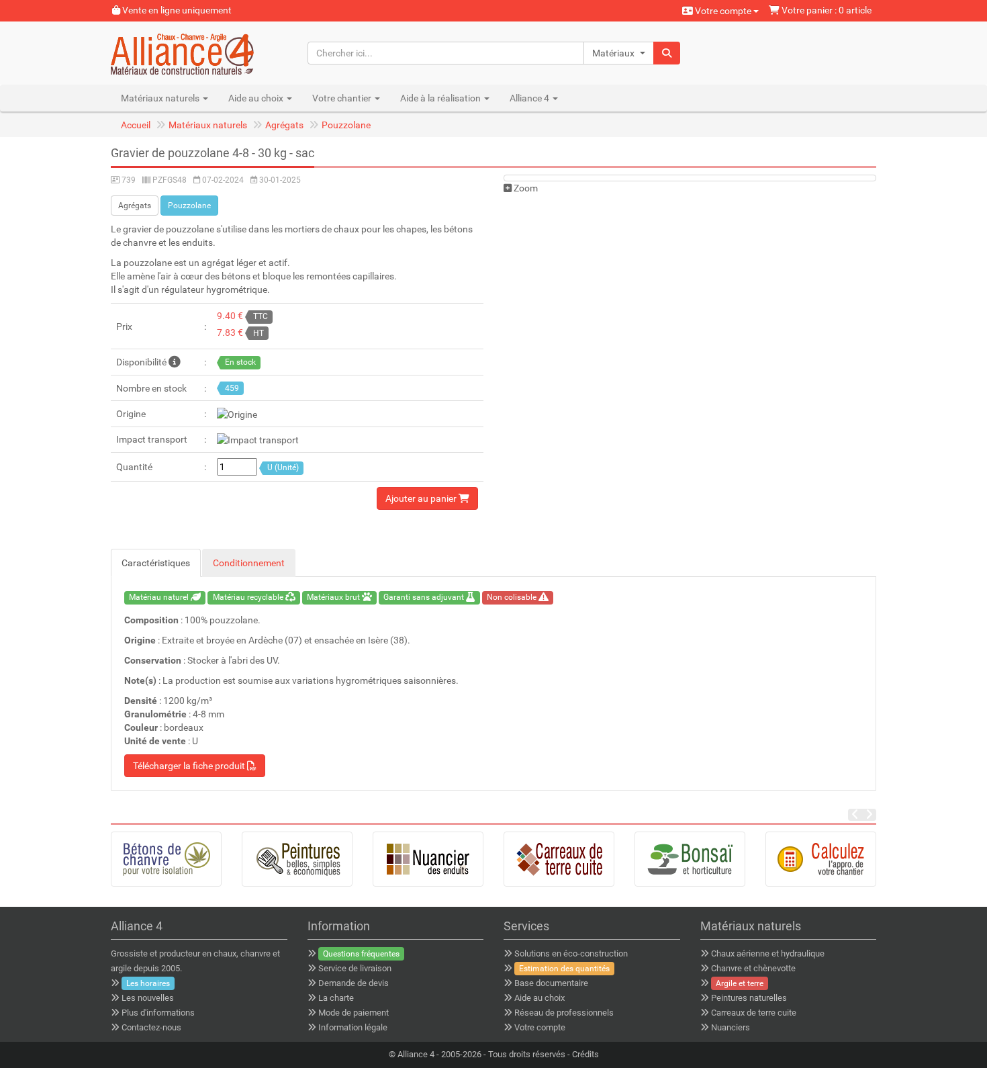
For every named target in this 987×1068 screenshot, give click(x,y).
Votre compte (723, 10)
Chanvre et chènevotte (753, 968)
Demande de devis (353, 983)
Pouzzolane (346, 125)
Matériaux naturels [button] (161, 98)
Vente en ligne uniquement (176, 10)
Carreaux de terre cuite (753, 1013)
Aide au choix (539, 998)
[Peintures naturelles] (297, 859)
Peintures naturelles (749, 998)
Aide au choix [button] (256, 98)
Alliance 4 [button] (530, 98)
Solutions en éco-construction (571, 953)
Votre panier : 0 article (826, 10)
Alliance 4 (415, 1054)
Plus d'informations (158, 1013)
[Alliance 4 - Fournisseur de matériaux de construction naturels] (199, 53)
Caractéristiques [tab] (156, 563)
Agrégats (284, 125)
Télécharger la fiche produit (190, 765)
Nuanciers (730, 1027)
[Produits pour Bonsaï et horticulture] (690, 859)
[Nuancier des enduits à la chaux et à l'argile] (428, 859)
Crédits (585, 1054)
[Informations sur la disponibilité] (175, 362)
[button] (618, 53)
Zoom (525, 188)
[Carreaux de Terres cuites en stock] (559, 859)
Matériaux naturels (208, 125)
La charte (336, 998)
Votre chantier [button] (342, 98)
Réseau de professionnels (564, 1013)
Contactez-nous (151, 1027)
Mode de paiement (353, 1013)
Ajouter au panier (422, 498)
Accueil (135, 125)
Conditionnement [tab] (249, 563)
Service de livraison (354, 968)
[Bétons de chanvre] (166, 859)
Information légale (352, 1027)
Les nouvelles (148, 998)
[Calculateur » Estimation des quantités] (821, 859)
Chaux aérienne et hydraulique (768, 953)
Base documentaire (551, 983)
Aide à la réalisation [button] (441, 98)
